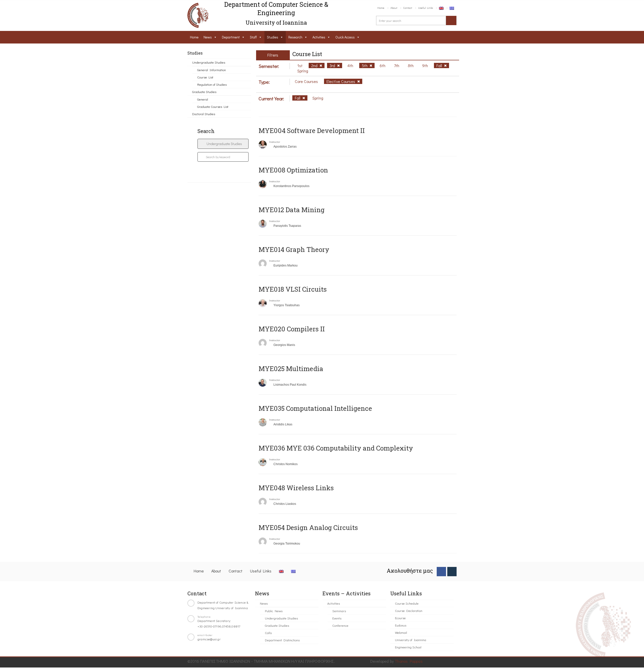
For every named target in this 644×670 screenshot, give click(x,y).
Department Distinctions (282, 640)
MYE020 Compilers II (292, 329)
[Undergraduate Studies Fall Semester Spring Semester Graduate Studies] (223, 144)
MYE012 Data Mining (292, 209)
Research (295, 37)
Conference (340, 625)
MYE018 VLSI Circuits (293, 289)
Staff (253, 37)
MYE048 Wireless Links (296, 487)
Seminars (339, 611)
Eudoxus (400, 625)
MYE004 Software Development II (312, 130)
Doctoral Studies (203, 114)
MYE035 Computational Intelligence (315, 408)
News (208, 37)
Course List (205, 77)
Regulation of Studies (212, 84)
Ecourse (400, 618)
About (393, 8)
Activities (318, 37)
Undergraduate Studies (208, 62)
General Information (211, 70)
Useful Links (425, 8)
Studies (272, 37)
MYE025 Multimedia (291, 368)
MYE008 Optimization (293, 170)
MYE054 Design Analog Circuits (308, 527)
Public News (274, 611)
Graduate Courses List (212, 106)
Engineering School (408, 647)
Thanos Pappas (409, 661)
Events (336, 618)
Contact (407, 8)
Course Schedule (407, 603)
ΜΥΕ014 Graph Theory (294, 249)
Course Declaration (408, 610)
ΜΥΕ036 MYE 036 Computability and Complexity (336, 448)
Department (231, 37)
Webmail (401, 632)
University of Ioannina (410, 640)
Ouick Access (345, 37)
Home (380, 8)
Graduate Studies (204, 92)
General (202, 99)
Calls (268, 633)
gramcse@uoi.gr (209, 639)
